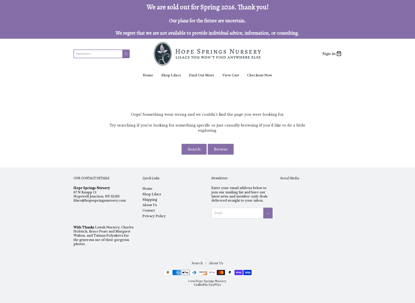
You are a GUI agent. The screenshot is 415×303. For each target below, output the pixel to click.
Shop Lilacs (171, 75)
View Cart (230, 75)
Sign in (329, 53)
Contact (148, 210)
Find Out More (201, 75)
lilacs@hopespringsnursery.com (99, 200)
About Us (149, 205)
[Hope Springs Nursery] (207, 54)
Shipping (149, 200)
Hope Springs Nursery (210, 281)
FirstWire (215, 284)
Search (194, 149)
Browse (221, 149)
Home (148, 75)
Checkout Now (259, 75)
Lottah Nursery (107, 227)
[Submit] (126, 54)
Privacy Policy (154, 216)
